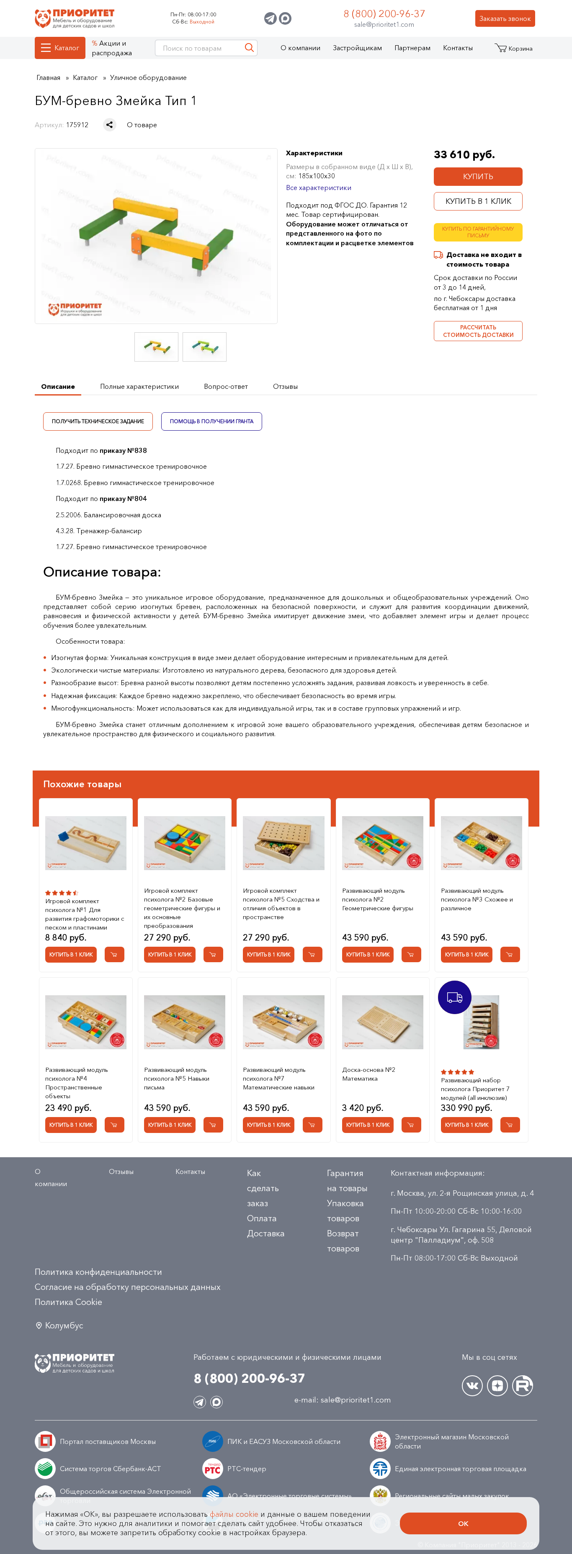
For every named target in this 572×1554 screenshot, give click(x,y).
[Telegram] (270, 18)
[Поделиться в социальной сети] (110, 125)
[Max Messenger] (285, 18)
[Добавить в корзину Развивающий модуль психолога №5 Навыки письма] (213, 1125)
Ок (463, 1523)
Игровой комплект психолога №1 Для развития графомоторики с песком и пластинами (84, 914)
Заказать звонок (505, 18)
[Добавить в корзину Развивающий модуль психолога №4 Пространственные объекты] (114, 1125)
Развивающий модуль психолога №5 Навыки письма (176, 1078)
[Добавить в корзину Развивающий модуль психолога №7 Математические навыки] (312, 1125)
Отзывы (121, 1171)
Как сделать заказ (263, 1188)
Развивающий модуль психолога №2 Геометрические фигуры (377, 899)
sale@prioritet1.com (384, 24)
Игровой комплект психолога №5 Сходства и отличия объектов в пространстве (281, 903)
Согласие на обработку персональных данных (128, 1287)
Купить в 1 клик (478, 201)
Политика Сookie (68, 1302)
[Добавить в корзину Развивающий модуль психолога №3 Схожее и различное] (510, 954)
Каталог (66, 48)
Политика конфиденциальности (98, 1272)
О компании (300, 48)
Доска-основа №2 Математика (369, 1074)
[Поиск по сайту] (249, 48)
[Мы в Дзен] (497, 1385)
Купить (478, 176)
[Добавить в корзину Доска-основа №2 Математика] (411, 1125)
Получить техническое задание (98, 421)
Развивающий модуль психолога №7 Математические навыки (278, 1078)
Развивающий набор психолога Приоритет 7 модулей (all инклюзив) (475, 1089)
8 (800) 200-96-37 (384, 14)
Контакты (458, 48)
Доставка (266, 1233)
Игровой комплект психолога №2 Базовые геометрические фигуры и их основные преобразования (182, 908)
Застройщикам (357, 48)
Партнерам (412, 48)
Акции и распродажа (112, 48)
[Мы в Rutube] (522, 1385)
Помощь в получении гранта (211, 421)
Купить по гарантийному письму (478, 232)
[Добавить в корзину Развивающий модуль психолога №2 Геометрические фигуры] (411, 954)
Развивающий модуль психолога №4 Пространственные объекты (76, 1083)
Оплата (262, 1218)
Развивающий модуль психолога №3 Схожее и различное (477, 899)
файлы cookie (234, 1514)
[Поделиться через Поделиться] (109, 124)
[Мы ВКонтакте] (472, 1385)
